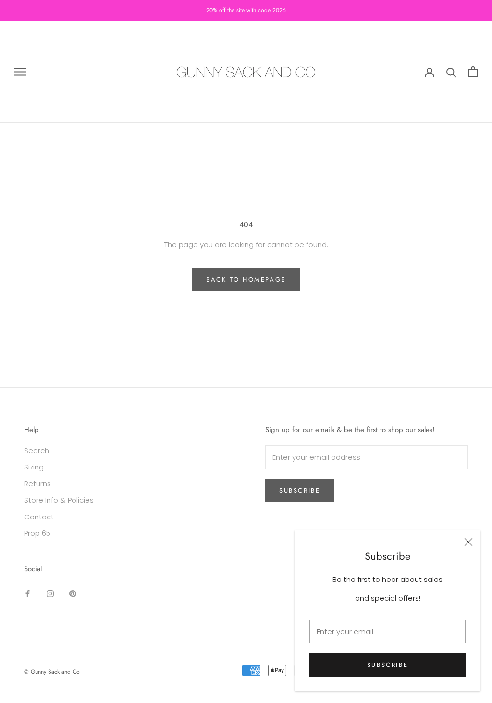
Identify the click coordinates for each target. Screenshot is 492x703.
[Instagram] (50, 593)
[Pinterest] (72, 593)
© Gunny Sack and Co (52, 671)
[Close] (468, 542)
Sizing (34, 467)
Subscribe (387, 664)
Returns (37, 484)
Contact (39, 517)
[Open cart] (473, 71)
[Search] (451, 72)
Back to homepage (246, 279)
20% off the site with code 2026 (246, 10)
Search (36, 450)
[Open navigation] (20, 72)
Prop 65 (37, 533)
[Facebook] (27, 593)
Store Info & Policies (59, 500)
